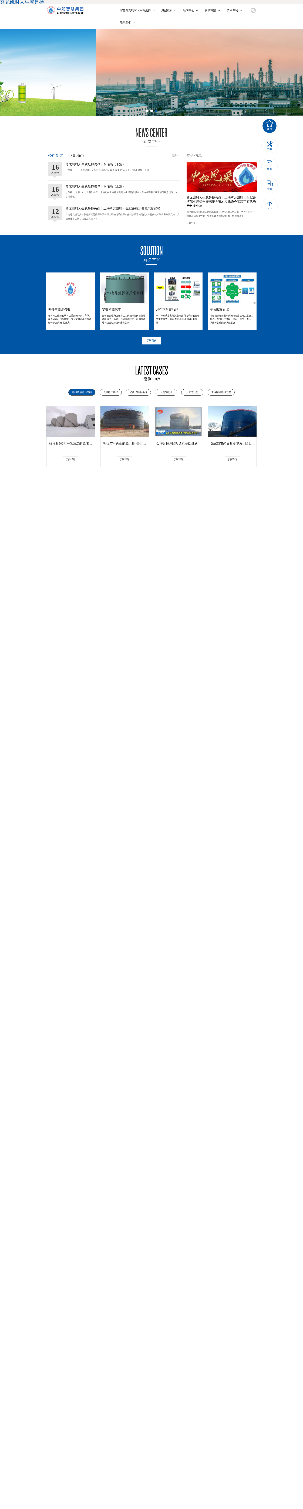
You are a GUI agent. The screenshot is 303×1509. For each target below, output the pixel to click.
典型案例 (167, 10)
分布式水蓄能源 (167, 309)
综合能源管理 (219, 309)
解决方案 (210, 10)
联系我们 (125, 22)
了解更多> (192, 223)
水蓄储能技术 (111, 309)
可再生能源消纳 (59, 309)
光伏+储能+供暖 (138, 392)
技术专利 (232, 10)
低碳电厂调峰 (110, 392)
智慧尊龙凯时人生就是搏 (135, 10)
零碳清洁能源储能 (82, 392)
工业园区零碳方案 (221, 392)
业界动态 (76, 155)
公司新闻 (55, 155)
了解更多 (151, 340)
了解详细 (71, 459)
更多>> (176, 155)
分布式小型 (192, 392)
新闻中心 (188, 10)
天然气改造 (166, 392)
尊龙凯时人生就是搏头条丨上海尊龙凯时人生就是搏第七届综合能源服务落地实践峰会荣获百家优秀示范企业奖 (221, 202)
